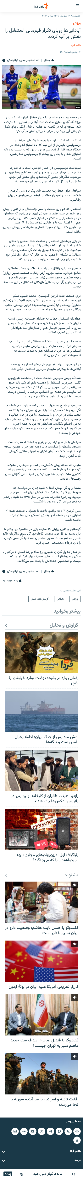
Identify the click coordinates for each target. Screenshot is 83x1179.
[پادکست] (21, 1174)
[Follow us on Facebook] (59, 1131)
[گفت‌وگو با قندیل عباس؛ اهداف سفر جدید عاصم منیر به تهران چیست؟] (41, 1014)
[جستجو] (74, 1174)
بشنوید (71, 875)
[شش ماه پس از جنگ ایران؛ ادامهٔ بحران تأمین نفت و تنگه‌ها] (41, 711)
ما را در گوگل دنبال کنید (47, 1174)
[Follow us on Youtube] (32, 1131)
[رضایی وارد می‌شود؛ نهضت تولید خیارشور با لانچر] (41, 652)
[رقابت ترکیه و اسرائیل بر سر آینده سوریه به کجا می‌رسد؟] (41, 1073)
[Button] (49, 60)
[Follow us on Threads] (77, 1140)
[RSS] (68, 1131)
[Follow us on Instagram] (15, 1131)
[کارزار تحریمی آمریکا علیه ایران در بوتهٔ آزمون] (41, 961)
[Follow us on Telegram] (50, 1131)
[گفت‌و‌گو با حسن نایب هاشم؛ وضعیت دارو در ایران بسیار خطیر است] (41, 902)
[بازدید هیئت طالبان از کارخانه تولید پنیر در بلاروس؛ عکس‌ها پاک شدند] (41, 770)
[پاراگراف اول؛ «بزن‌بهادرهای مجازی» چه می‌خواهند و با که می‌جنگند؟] (41, 829)
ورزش (77, 23)
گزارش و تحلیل (64, 626)
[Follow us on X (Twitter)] (41, 1131)
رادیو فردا (76, 45)
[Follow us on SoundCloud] (24, 1131)
